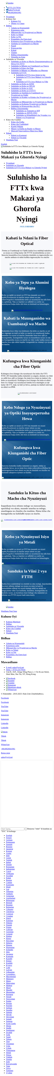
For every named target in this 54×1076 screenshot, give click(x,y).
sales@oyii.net (14, 10)
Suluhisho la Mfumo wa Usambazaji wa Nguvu (30, 66)
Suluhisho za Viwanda (15, 165)
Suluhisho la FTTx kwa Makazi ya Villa (32, 82)
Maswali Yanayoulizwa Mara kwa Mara (27, 131)
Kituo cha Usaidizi (13, 628)
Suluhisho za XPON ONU (26, 113)
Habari (8, 133)
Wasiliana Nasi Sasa (9, 611)
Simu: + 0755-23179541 (15, 670)
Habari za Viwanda (18, 138)
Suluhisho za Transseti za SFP (28, 111)
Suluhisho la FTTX (18, 73)
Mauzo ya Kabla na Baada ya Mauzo (26, 129)
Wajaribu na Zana (18, 57)
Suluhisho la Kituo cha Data (22, 68)
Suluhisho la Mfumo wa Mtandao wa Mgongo (29, 70)
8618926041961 (14, 12)
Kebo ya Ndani (17, 35)
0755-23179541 (14, 8)
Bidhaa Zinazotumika (19, 55)
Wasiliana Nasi (12, 140)
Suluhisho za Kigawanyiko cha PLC (25, 106)
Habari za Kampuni (19, 135)
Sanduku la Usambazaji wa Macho (25, 44)
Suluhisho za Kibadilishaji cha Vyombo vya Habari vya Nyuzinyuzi (33, 116)
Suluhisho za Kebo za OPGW (23, 86)
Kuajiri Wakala (17, 126)
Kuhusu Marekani (13, 622)
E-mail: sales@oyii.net (15, 667)
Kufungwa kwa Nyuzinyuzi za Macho (26, 41)
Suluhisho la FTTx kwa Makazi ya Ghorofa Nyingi (26, 168)
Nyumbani (10, 17)
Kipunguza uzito (17, 30)
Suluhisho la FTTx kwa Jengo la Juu (30, 75)
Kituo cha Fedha (17, 122)
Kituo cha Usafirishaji (19, 124)
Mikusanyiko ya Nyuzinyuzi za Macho (26, 32)
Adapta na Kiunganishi (20, 28)
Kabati (13, 50)
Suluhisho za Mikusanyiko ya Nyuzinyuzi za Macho (32, 102)
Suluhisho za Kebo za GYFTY (23, 91)
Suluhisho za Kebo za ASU (22, 88)
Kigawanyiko (16, 48)
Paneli (13, 46)
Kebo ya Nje (16, 37)
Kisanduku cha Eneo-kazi (21, 39)
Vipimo (14, 52)
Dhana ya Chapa (17, 23)
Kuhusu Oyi (16, 21)
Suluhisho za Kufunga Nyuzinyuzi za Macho (29, 104)
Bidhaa (9, 26)
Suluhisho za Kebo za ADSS (22, 84)
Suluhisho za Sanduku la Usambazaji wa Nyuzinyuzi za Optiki (27, 94)
